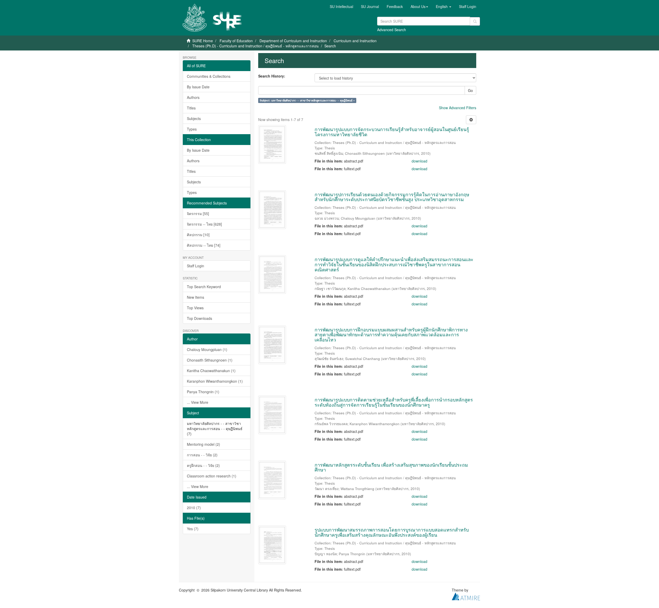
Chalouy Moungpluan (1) (207, 349)
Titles (191, 107)
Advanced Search (391, 29)
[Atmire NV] (466, 595)
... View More (197, 402)
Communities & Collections (208, 76)
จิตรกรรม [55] (198, 213)
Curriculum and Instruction (355, 40)
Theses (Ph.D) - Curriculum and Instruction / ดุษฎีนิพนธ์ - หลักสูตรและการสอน (255, 45)
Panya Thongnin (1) (203, 391)
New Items (195, 297)
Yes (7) (192, 528)
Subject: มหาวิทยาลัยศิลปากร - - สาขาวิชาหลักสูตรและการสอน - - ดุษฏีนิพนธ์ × (307, 100)
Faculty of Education (236, 40)
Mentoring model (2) (203, 444)
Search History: (271, 76)
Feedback (395, 6)
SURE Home (202, 40)
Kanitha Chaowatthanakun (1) (211, 370)
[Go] (475, 21)
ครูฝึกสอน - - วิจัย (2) (203, 465)
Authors (193, 97)
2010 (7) (194, 507)
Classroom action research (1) (211, 475)
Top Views (195, 307)
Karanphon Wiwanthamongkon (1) (215, 381)
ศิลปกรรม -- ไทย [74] (203, 245)
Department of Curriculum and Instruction (293, 40)
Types (192, 129)
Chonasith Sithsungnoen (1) (209, 360)
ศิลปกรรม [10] (198, 234)
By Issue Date (198, 86)
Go (470, 90)
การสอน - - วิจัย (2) (202, 454)
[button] (419, 6)
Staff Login (195, 265)
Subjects (194, 118)
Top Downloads (199, 318)
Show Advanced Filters (457, 107)
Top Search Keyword (204, 286)
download (419, 161)
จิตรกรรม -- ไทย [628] (204, 224)
